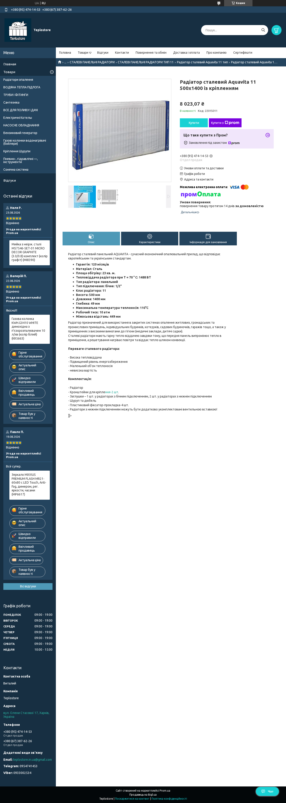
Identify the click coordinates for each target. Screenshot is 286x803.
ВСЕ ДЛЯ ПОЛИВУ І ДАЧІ (20, 110)
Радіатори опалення (18, 79)
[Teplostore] (17, 30)
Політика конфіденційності (169, 798)
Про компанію (216, 52)
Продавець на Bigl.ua (143, 794)
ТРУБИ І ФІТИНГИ (15, 95)
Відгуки (102, 52)
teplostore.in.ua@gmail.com (32, 759)
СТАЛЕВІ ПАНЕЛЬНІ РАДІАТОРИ (92, 62)
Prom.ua (165, 790)
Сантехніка (11, 102)
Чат (270, 791)
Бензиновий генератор (20, 133)
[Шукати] (263, 30)
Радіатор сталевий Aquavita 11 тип (202, 62)
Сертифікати (242, 52)
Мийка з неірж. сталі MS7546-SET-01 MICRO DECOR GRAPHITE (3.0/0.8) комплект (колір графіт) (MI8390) (30, 252)
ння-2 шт (111, 392)
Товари (83, 52)
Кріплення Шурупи (16, 151)
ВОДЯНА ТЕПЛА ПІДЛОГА (21, 87)
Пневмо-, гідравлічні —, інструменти (20, 160)
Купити (194, 123)
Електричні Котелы (17, 117)
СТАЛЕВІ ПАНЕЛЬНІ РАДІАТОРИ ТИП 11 (146, 62)
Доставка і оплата (186, 52)
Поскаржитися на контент (132, 798)
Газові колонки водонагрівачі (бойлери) (24, 142)
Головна (65, 52)
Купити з (217, 123)
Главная (9, 64)
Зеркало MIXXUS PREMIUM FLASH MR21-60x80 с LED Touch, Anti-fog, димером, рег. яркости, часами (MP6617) (29, 484)
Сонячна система (15, 169)
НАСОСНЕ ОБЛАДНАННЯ (21, 125)
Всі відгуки (28, 586)
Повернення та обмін (151, 52)
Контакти (122, 52)
